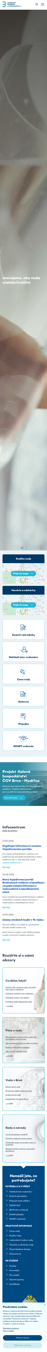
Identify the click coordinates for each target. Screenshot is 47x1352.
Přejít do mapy (20, 573)
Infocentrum (15, 1254)
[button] (18, 547)
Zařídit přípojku (16, 1214)
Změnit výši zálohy (23, 634)
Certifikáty (14, 1284)
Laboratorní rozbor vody (21, 1240)
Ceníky (12, 1266)
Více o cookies (8, 1331)
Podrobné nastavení (11, 1328)
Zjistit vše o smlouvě (18, 1209)
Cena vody (23, 679)
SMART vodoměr (23, 746)
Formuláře (14, 1270)
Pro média (14, 1275)
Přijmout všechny (22, 1338)
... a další (9, 1006)
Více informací (11, 798)
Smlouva (23, 701)
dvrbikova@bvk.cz (10, 862)
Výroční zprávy (16, 1279)
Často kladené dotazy (19, 1249)
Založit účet (14, 1205)
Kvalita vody (15, 1235)
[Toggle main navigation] (42, 4)
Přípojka (23, 724)
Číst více (6, 867)
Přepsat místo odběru (19, 1200)
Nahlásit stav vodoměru (23, 657)
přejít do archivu (9, 831)
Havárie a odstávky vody (21, 1244)
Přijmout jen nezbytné (22, 1345)
